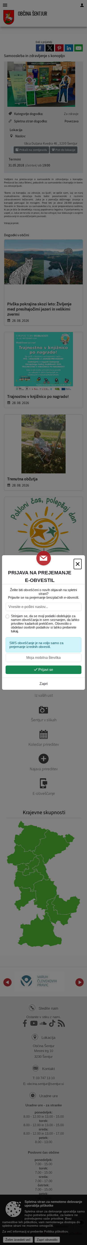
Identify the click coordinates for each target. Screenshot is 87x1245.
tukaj (14, 631)
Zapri (43, 684)
